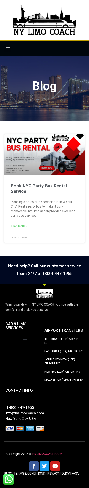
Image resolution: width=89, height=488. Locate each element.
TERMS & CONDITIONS (29, 473)
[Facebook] (34, 466)
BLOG (8, 473)
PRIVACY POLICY (58, 473)
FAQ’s (75, 473)
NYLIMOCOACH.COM (47, 454)
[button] (7, 48)
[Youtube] (55, 466)
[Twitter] (44, 466)
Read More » (19, 226)
